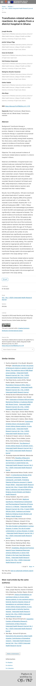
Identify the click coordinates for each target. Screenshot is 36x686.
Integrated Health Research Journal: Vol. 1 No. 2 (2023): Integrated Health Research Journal (19, 389)
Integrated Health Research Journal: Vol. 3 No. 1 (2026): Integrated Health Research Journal (18, 406)
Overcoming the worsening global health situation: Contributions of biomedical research (19, 638)
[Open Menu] (2, 2)
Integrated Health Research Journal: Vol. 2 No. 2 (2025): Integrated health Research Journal (18, 614)
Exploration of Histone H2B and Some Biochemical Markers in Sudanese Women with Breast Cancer (20, 402)
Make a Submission (13, 654)
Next (30, 566)
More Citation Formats (9, 349)
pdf (6, 279)
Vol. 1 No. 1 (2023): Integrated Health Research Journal (17, 8)
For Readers (9, 662)
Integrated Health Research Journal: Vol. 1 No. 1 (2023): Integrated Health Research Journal (17, 375)
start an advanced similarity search (22, 571)
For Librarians (10, 668)
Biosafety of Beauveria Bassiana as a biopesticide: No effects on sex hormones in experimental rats (19, 460)
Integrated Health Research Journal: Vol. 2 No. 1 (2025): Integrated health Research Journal (20, 535)
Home (3, 6)
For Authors (9, 665)
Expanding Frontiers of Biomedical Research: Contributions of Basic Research (19, 621)
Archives (10, 6)
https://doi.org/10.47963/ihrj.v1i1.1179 (17, 106)
